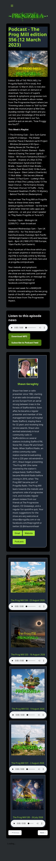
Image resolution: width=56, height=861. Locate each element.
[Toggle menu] (12, 5)
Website (29, 533)
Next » (42, 832)
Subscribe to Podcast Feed (24, 342)
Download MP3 (19, 336)
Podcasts (19, 541)
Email (17, 533)
